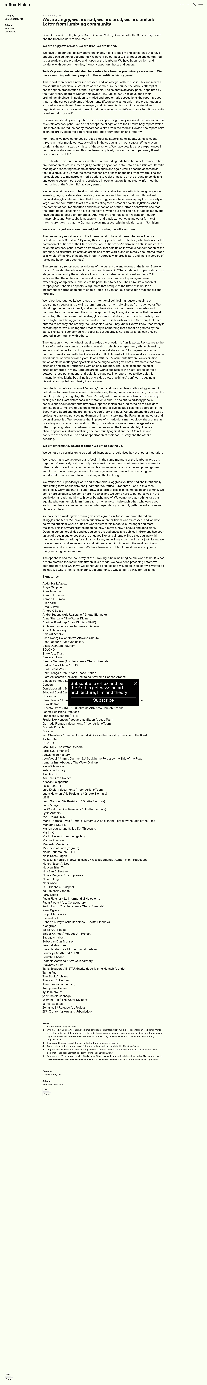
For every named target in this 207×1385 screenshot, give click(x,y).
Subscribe (103, 700)
